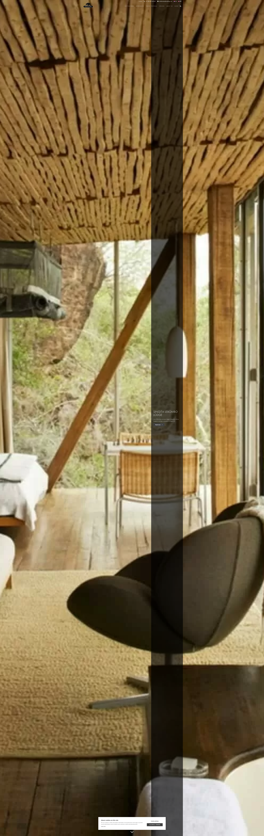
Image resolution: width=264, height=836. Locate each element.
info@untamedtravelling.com (165, 1)
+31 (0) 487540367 (150, 1)
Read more (158, 424)
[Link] (88, 5)
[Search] (180, 6)
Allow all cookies (154, 824)
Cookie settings (155, 821)
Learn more (103, 826)
